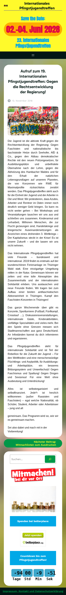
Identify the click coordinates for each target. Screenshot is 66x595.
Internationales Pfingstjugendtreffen (37, 5)
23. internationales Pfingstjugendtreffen (33, 43)
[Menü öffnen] (33, 55)
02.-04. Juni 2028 (33, 29)
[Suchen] (50, 459)
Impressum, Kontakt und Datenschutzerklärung (33, 591)
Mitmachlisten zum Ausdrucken (36, 444)
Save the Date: (33, 18)
